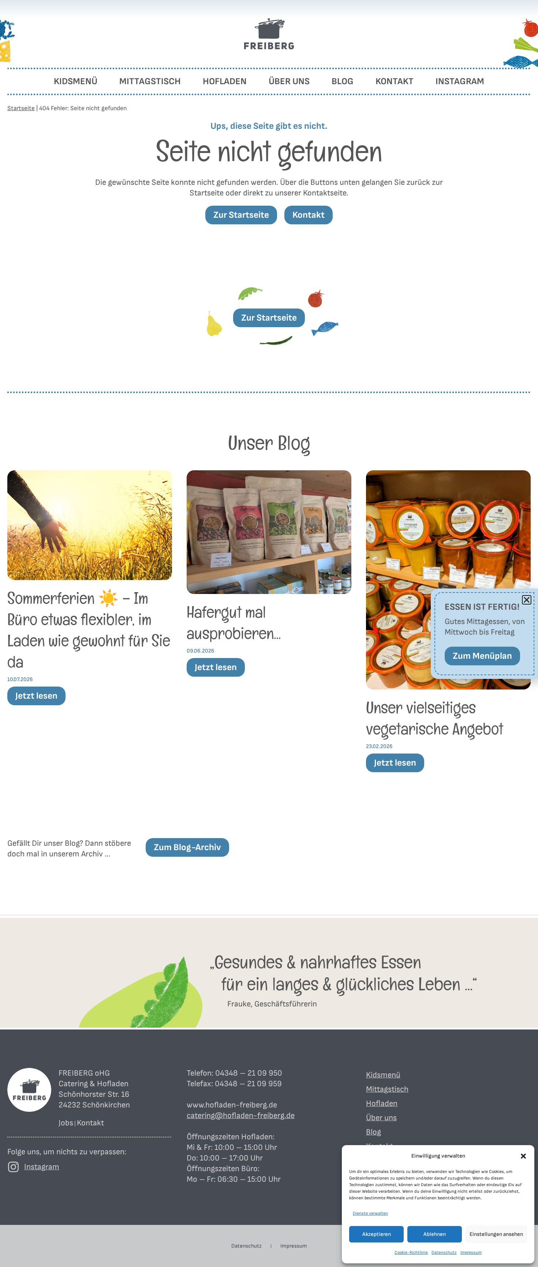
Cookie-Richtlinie (411, 1252)
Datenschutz (444, 1252)
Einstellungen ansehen (496, 1234)
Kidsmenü (75, 81)
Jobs (66, 1123)
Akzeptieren (376, 1234)
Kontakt (395, 81)
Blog (343, 81)
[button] (523, 1156)
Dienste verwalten (370, 1213)
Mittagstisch (150, 81)
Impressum (471, 1252)
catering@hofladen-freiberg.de (241, 1116)
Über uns (289, 81)
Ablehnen (434, 1234)
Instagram (460, 81)
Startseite (21, 108)
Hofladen (225, 81)
